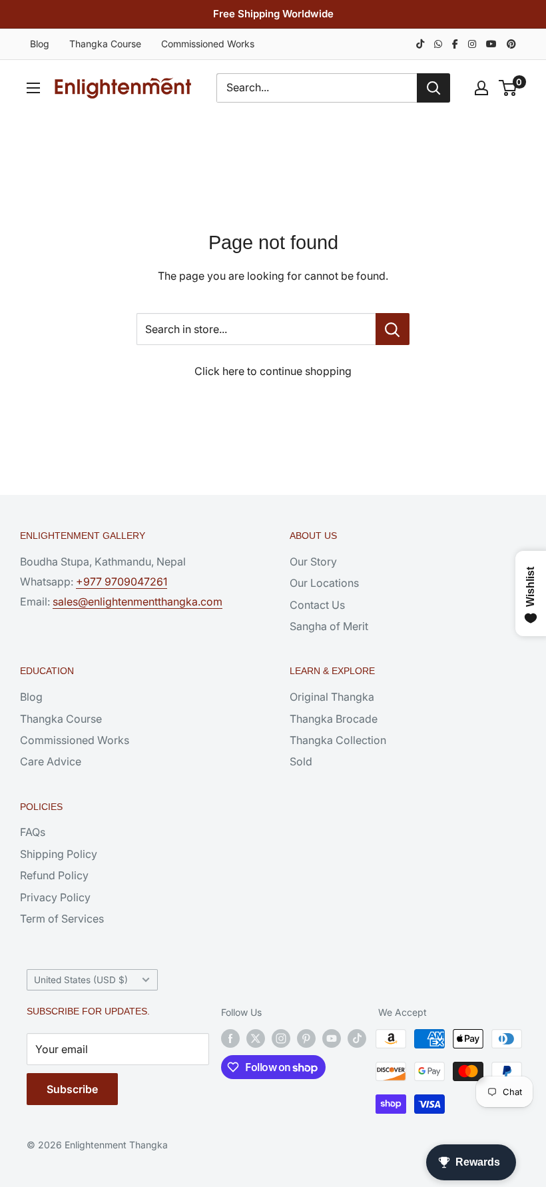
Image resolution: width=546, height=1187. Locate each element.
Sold (301, 761)
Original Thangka (332, 696)
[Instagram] (472, 43)
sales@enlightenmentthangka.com (137, 601)
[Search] (433, 88)
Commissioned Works (207, 43)
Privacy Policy (55, 897)
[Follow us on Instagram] (281, 1038)
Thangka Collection (338, 740)
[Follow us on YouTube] (331, 1038)
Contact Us (317, 604)
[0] (508, 88)
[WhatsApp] (438, 43)
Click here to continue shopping (273, 371)
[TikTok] (420, 43)
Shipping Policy (58, 854)
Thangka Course (105, 43)
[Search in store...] (393, 329)
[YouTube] (491, 43)
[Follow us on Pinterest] (306, 1038)
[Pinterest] (511, 43)
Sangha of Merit (329, 626)
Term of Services (62, 918)
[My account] (481, 88)
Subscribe (72, 1089)
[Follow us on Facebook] (230, 1038)
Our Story (313, 561)
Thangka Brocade (334, 718)
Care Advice (50, 761)
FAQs (32, 832)
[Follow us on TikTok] (357, 1038)
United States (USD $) (81, 980)
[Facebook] (455, 43)
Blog (39, 43)
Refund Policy (54, 875)
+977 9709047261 (121, 581)
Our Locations (324, 583)
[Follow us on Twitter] (255, 1038)
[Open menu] (33, 88)
